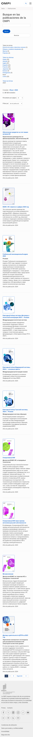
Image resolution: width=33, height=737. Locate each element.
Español (5, 65)
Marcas (5, 51)
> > (26, 676)
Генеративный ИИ (9, 457)
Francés (5, 67)
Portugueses (6, 72)
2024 (16, 90)
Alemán (5, 61)
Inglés (4, 63)
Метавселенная (8, 574)
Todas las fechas (8, 81)
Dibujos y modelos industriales (12, 49)
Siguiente (19, 676)
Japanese (6, 69)
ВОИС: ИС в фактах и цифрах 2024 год (16, 207)
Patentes (5, 53)
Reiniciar (16, 35)
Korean (5, 71)
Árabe (4, 59)
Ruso (11, 90)
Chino (4, 76)
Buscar (6, 31)
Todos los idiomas (8, 57)
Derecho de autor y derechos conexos (14, 47)
